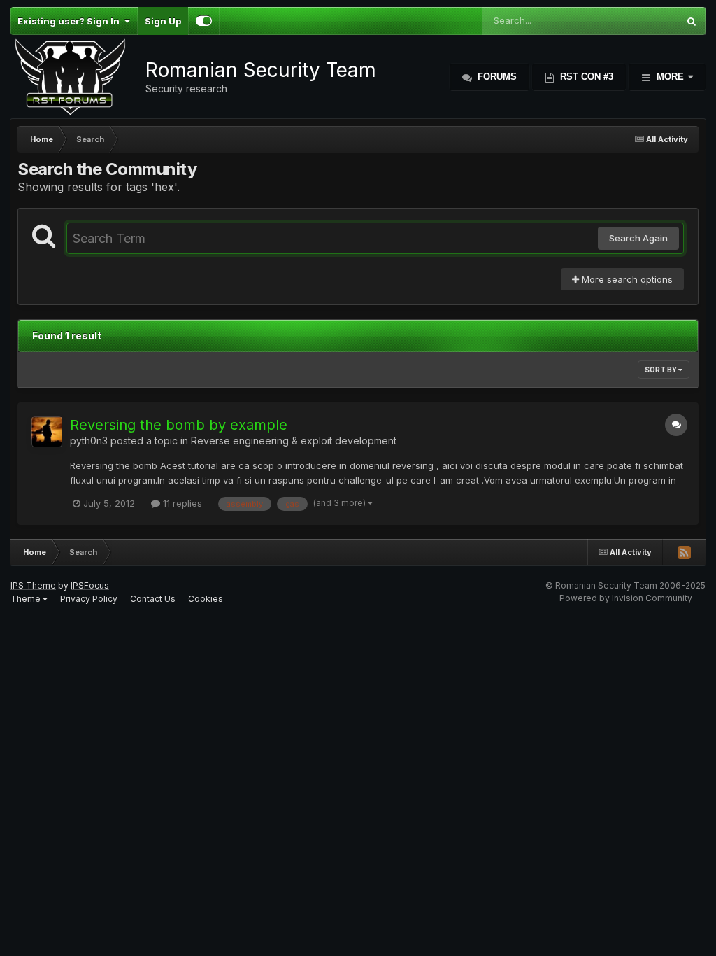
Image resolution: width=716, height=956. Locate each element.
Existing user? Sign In (70, 21)
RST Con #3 (585, 76)
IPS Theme (33, 585)
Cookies (205, 598)
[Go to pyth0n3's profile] (46, 431)
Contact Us (153, 598)
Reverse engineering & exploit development (293, 441)
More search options (626, 279)
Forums (496, 76)
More (670, 76)
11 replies (181, 503)
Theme (26, 598)
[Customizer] (204, 21)
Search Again (638, 238)
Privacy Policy (88, 598)
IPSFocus (90, 585)
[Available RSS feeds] (684, 552)
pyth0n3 (89, 441)
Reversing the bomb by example (178, 424)
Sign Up (163, 21)
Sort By (661, 369)
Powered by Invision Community (625, 598)
